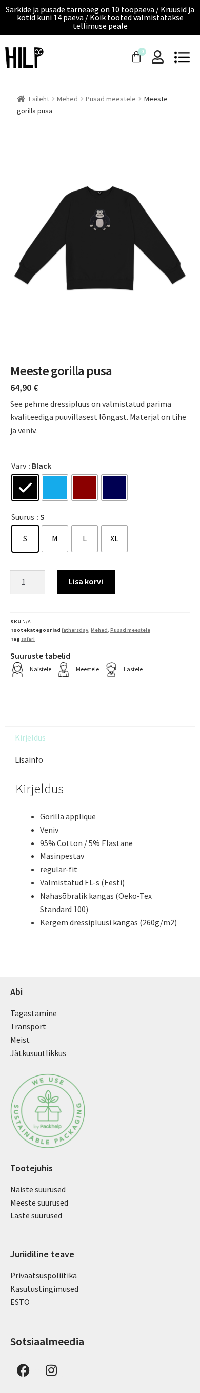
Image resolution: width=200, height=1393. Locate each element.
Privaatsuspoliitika (43, 1275)
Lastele (133, 669)
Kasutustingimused (44, 1288)
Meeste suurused (39, 1202)
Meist (20, 1040)
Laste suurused (36, 1215)
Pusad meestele (111, 98)
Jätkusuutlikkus (38, 1053)
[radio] (25, 487)
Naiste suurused (38, 1189)
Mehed (67, 98)
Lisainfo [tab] (29, 759)
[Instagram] (51, 1370)
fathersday (75, 630)
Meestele (87, 669)
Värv (18, 465)
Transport (28, 1026)
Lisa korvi (86, 581)
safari (28, 639)
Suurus (22, 517)
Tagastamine (33, 1013)
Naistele (40, 669)
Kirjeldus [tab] (30, 737)
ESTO (20, 1302)
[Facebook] (23, 1370)
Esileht (39, 98)
